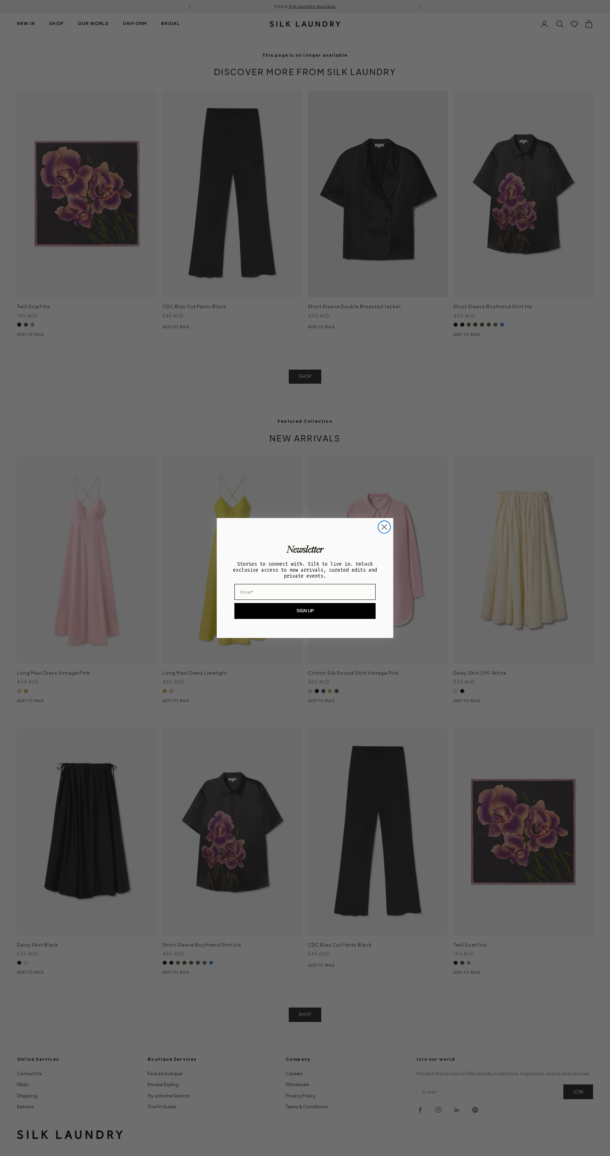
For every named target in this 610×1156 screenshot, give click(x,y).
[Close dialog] (384, 527)
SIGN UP (305, 610)
